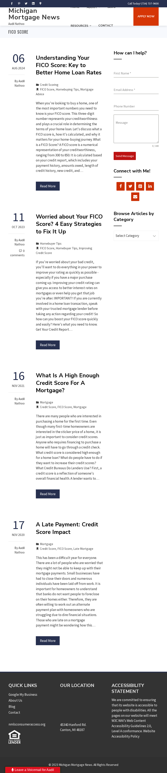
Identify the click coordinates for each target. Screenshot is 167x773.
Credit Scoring (49, 85)
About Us (15, 700)
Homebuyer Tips (51, 243)
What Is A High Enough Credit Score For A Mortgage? (67, 383)
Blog (12, 706)
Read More (48, 186)
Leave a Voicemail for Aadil (34, 770)
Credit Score (48, 407)
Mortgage (46, 402)
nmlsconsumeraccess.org (27, 724)
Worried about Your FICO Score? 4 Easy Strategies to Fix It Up (69, 224)
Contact (105, 26)
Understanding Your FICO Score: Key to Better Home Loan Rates (69, 65)
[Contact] (135, 196)
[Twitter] (130, 186)
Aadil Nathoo (16, 24)
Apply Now (146, 16)
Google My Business (23, 694)
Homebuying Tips (67, 89)
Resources (79, 26)
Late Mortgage (83, 549)
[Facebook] (120, 186)
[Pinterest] (140, 186)
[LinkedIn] (150, 186)
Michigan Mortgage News (34, 14)
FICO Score (47, 89)
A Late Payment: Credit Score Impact (67, 528)
